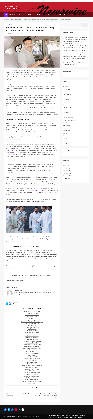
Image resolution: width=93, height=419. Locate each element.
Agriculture (65, 86)
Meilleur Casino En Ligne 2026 (32, 376)
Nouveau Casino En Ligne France (32, 346)
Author (8, 287)
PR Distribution (74, 415)
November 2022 (67, 175)
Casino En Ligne (32, 355)
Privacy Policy (51, 417)
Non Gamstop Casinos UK (32, 315)
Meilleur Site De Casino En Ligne (32, 311)
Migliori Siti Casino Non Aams (32, 367)
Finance (65, 102)
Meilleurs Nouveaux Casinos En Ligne (32, 344)
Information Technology (69, 115)
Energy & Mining (67, 97)
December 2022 (67, 173)
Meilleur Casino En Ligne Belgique (32, 323)
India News (6, 1)
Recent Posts (14, 287)
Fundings (65, 110)
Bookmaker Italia (32, 325)
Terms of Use (59, 417)
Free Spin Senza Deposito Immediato (32, 365)
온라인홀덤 (32, 370)
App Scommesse (32, 329)
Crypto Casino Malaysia (32, 377)
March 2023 (66, 165)
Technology (39, 14)
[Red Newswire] (10, 293)
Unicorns (20, 1)
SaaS (64, 128)
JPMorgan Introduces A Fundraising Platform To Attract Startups (17, 394)
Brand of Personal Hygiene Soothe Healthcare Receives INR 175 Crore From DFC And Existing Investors (46, 395)
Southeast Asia (66, 130)
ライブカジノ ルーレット (32, 336)
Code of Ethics (82, 415)
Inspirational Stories (28, 1)
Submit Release (61, 14)
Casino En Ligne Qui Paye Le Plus (32, 381)
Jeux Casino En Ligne (32, 316)
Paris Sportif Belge (32, 320)
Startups (20, 14)
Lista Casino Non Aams (32, 313)
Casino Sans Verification (32, 339)
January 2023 (66, 170)
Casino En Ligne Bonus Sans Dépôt (32, 348)
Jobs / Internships (52, 415)
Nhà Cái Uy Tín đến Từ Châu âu (32, 372)
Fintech (65, 104)
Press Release (49, 14)
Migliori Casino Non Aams (32, 362)
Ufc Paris (32, 334)
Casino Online (32, 318)
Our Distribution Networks (46, 1)
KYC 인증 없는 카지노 (32, 351)
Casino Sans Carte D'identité (32, 332)
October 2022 (66, 178)
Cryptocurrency (67, 94)
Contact (71, 14)
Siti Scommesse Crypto (32, 330)
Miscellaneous (66, 122)
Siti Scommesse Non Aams (32, 369)
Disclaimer (79, 417)
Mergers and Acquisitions (69, 120)
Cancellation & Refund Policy (69, 417)
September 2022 (67, 181)
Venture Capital (66, 141)
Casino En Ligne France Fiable (32, 358)
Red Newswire (11, 6)
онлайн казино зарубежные (32, 337)
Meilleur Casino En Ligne (32, 374)
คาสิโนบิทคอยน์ (32, 350)
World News (66, 143)
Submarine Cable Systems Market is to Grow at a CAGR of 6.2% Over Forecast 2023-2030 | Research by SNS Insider (75, 62)
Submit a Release (66, 415)
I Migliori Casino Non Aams (32, 327)
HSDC (12, 152)
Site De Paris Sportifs (32, 343)
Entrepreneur (14, 1)
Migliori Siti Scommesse (32, 353)
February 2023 (66, 168)
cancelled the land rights (37, 190)
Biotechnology (66, 89)
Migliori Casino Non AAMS (32, 379)
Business (36, 1)
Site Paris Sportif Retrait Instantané (32, 341)
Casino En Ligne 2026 (32, 357)
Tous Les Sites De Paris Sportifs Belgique (32, 322)
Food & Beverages (67, 107)
